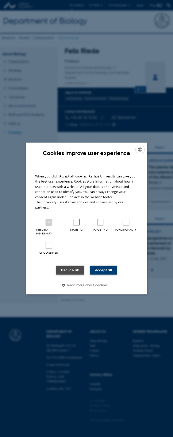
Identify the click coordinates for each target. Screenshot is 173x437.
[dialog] (86, 218)
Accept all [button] (103, 270)
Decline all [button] (70, 270)
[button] (86, 285)
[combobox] (140, 149)
